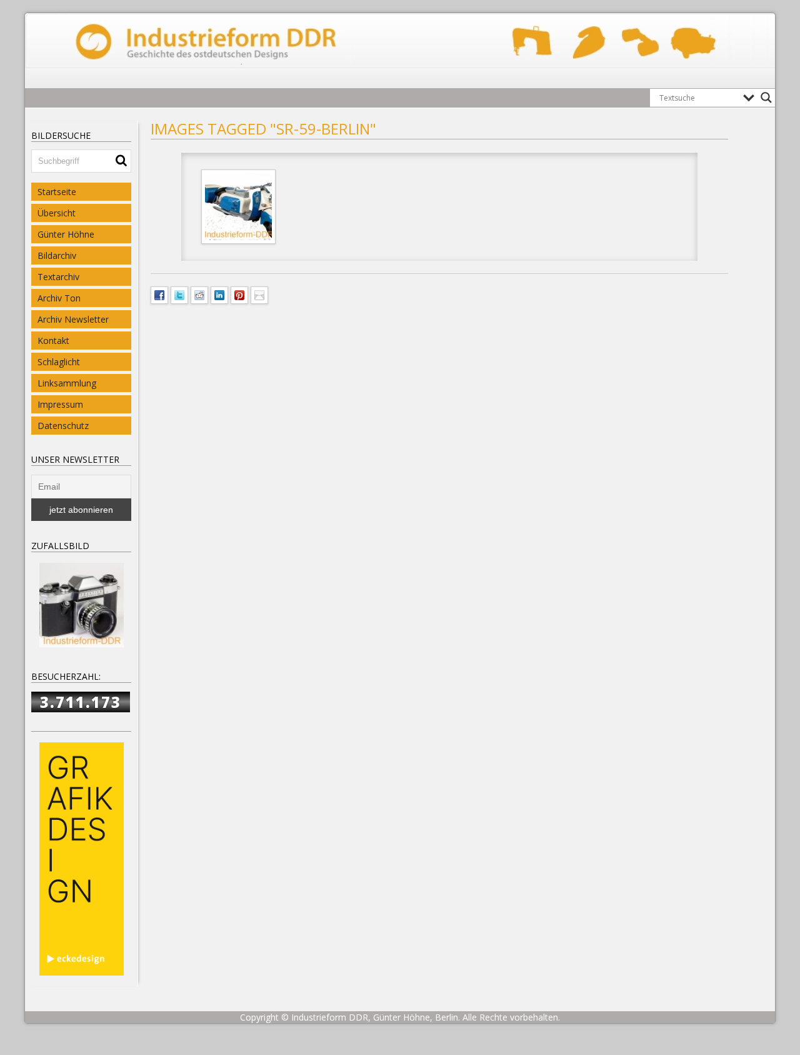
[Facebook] (159, 294)
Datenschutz (63, 426)
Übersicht (57, 213)
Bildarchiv (57, 255)
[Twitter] (179, 294)
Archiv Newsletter (73, 319)
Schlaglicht (59, 362)
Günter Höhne (66, 234)
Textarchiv (58, 277)
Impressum (60, 404)
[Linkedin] (219, 294)
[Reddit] (199, 294)
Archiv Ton (59, 298)
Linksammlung (67, 383)
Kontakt (53, 340)
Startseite (57, 192)
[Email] (259, 294)
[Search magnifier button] (766, 97)
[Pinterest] (239, 294)
